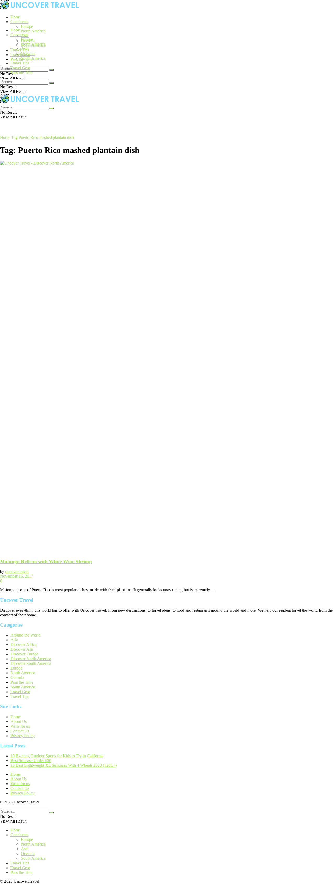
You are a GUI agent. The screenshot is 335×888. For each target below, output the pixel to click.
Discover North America (30, 658)
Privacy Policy (22, 735)
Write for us (20, 726)
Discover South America (30, 663)
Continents (19, 21)
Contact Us (19, 731)
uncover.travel (17, 571)
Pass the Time (21, 72)
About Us (18, 721)
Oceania (28, 53)
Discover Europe (24, 654)
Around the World (25, 635)
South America (33, 58)
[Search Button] (51, 70)
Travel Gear (20, 54)
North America (33, 31)
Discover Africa (23, 644)
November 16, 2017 (16, 576)
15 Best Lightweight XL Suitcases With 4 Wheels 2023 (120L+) (63, 765)
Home (15, 17)
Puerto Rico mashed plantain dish (46, 137)
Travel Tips (19, 50)
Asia (25, 49)
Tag (14, 137)
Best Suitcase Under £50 (30, 760)
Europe (27, 26)
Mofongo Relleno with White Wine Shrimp (46, 561)
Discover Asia (22, 649)
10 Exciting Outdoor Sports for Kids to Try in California (56, 756)
